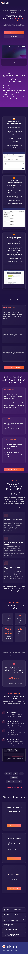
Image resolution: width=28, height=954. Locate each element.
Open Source (14, 32)
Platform (14, 36)
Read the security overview (13, 787)
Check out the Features (14, 469)
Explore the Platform (14, 367)
